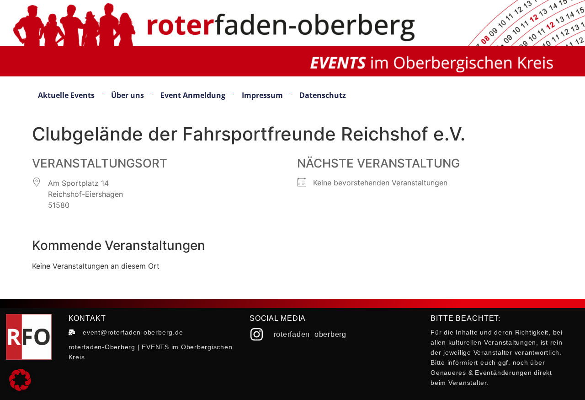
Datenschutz (322, 95)
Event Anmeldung (192, 95)
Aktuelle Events (66, 95)
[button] (20, 380)
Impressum (262, 95)
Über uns (127, 95)
